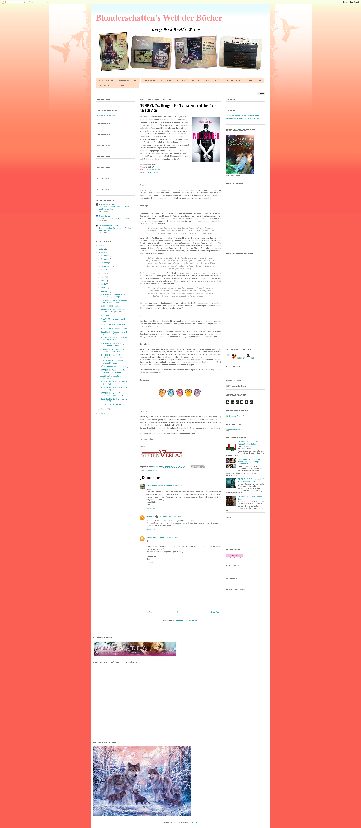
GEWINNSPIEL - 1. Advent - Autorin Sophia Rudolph (249, 443)
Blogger (194, 822)
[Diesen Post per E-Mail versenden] (192, 466)
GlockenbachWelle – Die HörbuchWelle (114, 219)
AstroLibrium (104, 216)
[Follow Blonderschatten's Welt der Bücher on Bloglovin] (234, 557)
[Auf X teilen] (197, 466)
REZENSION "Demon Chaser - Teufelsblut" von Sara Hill (113, 394)
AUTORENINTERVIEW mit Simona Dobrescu (111, 362)
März (103, 288)
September (106, 266)
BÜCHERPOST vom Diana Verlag (114, 366)
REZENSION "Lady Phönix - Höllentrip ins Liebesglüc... (112, 356)
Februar (104, 291)
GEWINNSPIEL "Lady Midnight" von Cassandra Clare (251, 480)
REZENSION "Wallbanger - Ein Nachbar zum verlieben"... (113, 371)
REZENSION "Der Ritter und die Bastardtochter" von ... (113, 301)
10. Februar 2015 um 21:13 (170, 517)
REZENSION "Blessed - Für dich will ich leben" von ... (113, 333)
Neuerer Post (147, 612)
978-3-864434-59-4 (152, 170)
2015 (101, 252)
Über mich (254, 81)
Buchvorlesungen (205, 81)
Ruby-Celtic (151, 537)
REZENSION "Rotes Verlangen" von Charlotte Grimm (113, 344)
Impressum (128, 85)
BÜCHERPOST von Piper (110, 306)
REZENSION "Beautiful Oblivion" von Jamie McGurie (113, 339)
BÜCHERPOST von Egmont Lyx (113, 328)
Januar (104, 409)
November (105, 259)
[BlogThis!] (195, 466)
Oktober (104, 263)
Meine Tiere (232, 81)
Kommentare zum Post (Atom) (185, 620)
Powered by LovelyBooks (106, 116)
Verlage (149, 81)
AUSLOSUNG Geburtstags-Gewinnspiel (111, 377)
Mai (103, 281)
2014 (101, 414)
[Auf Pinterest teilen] (203, 466)
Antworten (150, 508)
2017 (101, 245)
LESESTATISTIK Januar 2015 (112, 405)
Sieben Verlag (152, 172)
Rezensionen (128, 81)
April (103, 284)
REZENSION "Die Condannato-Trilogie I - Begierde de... (113, 311)
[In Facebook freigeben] (200, 466)
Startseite (106, 81)
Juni (103, 277)
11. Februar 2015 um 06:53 (168, 537)
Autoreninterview (173, 81)
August (104, 270)
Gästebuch (106, 85)
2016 (101, 249)
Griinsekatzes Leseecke (109, 226)
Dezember (105, 256)
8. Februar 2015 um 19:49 (174, 486)
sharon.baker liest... (107, 204)
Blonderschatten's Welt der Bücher (159, 17)
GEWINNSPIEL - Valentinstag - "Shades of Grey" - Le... (113, 350)
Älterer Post (214, 612)
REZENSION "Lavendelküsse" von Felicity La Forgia (112, 295)
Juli (102, 273)
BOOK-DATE (105, 315)
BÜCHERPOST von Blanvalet (112, 325)
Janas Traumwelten (154, 486)
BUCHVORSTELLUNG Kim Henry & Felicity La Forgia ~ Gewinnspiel (249, 461)
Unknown (150, 517)
